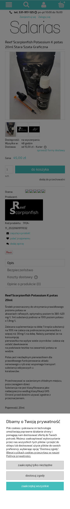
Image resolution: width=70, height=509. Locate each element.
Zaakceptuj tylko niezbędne (35, 465)
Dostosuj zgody (35, 475)
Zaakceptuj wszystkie (35, 486)
